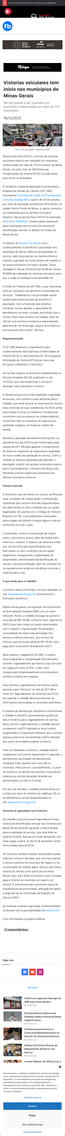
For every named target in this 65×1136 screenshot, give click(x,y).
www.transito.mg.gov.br (21, 594)
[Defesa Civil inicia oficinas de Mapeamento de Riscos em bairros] (13, 1050)
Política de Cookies (33, 1131)
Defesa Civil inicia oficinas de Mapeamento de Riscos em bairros (40, 1049)
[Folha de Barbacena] (7, 26)
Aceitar (32, 1106)
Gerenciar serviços (32, 1097)
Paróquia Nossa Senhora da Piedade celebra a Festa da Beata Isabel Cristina (42, 1017)
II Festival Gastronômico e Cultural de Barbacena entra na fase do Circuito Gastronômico (41, 1033)
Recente (33, 987)
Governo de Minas (29, 243)
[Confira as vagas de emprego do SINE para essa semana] (13, 1003)
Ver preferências (32, 1124)
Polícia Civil (52, 910)
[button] (60, 1066)
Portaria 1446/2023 (16, 221)
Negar (32, 1115)
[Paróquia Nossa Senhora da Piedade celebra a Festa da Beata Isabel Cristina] (13, 1016)
